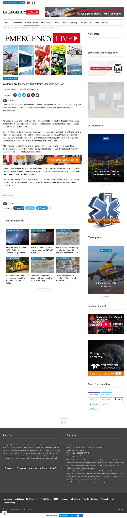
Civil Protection (31, 23)
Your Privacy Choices (67, 515)
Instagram (22, 468)
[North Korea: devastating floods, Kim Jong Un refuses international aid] (67, 237)
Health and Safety (70, 23)
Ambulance (17, 23)
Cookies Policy (9, 503)
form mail (83, 456)
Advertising (75, 499)
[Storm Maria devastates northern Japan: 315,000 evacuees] (42, 237)
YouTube (55, 468)
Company (64, 499)
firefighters (12, 100)
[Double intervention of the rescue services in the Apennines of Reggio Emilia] (17, 265)
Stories (84, 23)
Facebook (10, 468)
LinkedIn (34, 468)
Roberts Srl (120, 509)
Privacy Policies (107, 499)
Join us (85, 499)
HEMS (56, 23)
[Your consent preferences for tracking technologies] (4, 513)
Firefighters (46, 23)
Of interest (94, 23)
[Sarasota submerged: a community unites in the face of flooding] (42, 265)
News (6, 23)
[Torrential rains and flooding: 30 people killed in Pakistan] (67, 265)
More (104, 23)
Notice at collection (51, 515)
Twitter (44, 468)
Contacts (94, 499)
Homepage (7, 499)
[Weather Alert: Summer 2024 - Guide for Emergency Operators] (17, 237)
